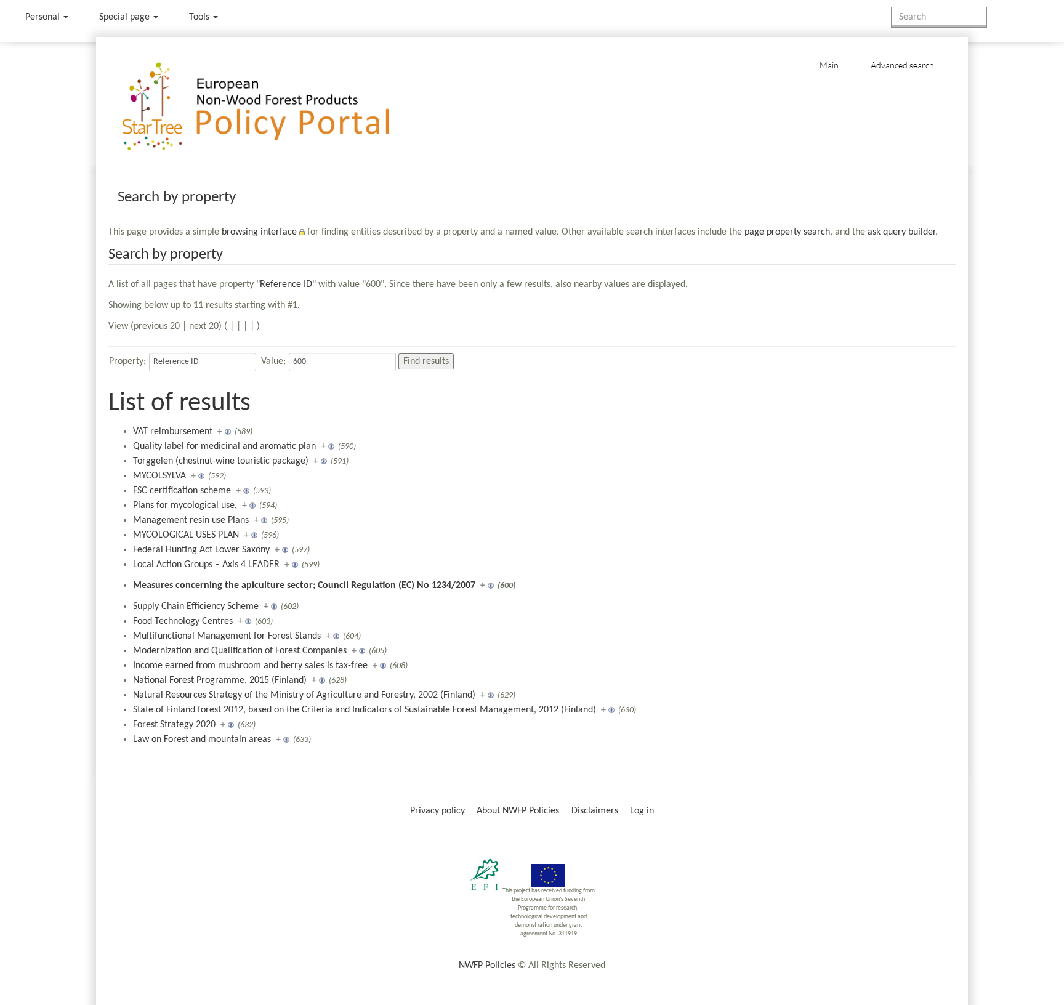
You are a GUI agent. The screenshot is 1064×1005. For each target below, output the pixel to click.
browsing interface (259, 232)
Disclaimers (594, 811)
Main (829, 65)
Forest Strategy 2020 (174, 725)
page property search (787, 232)
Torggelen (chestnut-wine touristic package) (220, 461)
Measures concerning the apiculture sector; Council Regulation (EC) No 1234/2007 (304, 586)
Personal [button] (43, 17)
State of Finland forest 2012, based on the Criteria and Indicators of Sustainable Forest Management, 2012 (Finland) (364, 710)
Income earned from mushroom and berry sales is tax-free (250, 666)
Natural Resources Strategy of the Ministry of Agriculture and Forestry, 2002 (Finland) (304, 695)
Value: (273, 361)
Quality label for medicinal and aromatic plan (224, 446)
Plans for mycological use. (185, 506)
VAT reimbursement (172, 432)
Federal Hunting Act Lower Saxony (201, 550)
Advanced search (902, 65)
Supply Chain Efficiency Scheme (196, 606)
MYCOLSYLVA (159, 476)
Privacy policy (437, 811)
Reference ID (286, 284)
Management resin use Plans (191, 520)
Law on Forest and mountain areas (202, 740)
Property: (127, 361)
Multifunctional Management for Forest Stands (227, 636)
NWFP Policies (487, 966)
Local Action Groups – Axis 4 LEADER (206, 565)
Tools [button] (200, 17)
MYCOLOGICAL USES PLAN (186, 535)
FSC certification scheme (182, 491)
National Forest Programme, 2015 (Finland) (220, 680)
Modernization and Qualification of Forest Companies (240, 651)
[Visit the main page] (273, 106)
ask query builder (901, 232)
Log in (642, 811)
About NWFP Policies (518, 811)
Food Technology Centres (183, 621)
